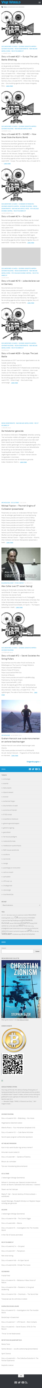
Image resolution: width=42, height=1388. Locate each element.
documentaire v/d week (9, 46)
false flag (9, 920)
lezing (31, 923)
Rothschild (35, 928)
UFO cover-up (7, 881)
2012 (2, 915)
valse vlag (36, 931)
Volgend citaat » (6, 1104)
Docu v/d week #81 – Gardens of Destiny (15, 1157)
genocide (19, 920)
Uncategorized (7, 885)
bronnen (5, 797)
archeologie (5, 502)
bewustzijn (32, 915)
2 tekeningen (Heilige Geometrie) (13, 1178)
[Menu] (39, 2)
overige (5, 863)
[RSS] (39, 769)
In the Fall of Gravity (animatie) (12, 1235)
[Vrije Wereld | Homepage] (14, 2)
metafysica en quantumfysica (12, 846)
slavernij (11, 931)
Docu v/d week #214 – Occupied (16, 216)
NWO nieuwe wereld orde (23, 129)
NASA (17, 926)
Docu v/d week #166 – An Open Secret (15, 1260)
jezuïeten (25, 923)
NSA (26, 926)
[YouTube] (36, 769)
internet (11, 923)
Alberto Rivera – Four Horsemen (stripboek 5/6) (18, 1128)
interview (17, 923)
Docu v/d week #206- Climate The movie (15, 1265)
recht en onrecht (18, 51)
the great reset (23, 931)
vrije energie (7, 890)
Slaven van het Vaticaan (9, 1189)
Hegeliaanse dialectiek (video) (11, 1123)
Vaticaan (6, 933)
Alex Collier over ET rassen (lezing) (16, 586)
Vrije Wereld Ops (8, 894)
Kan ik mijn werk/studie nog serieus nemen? (17, 1147)
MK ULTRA (9, 926)
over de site (6, 859)
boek (8, 918)
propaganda (5, 928)
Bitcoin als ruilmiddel (8, 1162)
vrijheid (23, 934)
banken (26, 915)
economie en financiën (26, 204)
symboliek (16, 931)
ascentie (5, 783)
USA (33, 931)
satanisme (5, 931)
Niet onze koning (7, 1256)
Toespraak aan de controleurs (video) (14, 1299)
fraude (15, 920)
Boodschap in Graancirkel (10, 1317)
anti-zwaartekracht (19, 915)
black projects (7, 788)
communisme (22, 918)
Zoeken (3, 948)
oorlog (32, 926)
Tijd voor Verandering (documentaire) (14, 1166)
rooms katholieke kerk (26, 928)
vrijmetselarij (30, 934)
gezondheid (6, 832)
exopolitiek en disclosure (10, 819)
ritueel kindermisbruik (15, 928)
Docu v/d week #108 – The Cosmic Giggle (16, 1218)
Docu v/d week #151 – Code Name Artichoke (17, 1132)
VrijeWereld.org (16, 934)
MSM (14, 926)
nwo (29, 926)
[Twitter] (33, 769)
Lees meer (9, 86)
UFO (29, 930)
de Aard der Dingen (9, 801)
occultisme (15, 502)
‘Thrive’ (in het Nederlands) (10, 1334)
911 (5, 915)
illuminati (5, 923)
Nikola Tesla (5, 1344)
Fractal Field (5, 1276)
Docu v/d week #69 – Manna (11, 1223)
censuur (12, 918)
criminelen (31, 918)
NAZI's (22, 925)
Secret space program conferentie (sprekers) (17, 1137)
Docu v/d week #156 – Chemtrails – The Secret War (19, 1294)
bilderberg (4, 918)
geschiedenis (27, 920)
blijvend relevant (7, 583)
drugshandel (4, 920)
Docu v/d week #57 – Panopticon (13, 1251)
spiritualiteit (6, 877)
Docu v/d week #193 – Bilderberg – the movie (17, 1118)
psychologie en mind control (21, 273)
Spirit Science (6, 1354)
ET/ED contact (19, 583)
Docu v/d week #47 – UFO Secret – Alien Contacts (19, 1322)
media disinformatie (21, 49)
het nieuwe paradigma (10, 837)
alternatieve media (11, 915)
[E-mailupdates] (30, 769)
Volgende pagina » (34, 762)
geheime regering (7, 49)
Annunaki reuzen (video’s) (10, 1152)
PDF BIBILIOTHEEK (23, 1020)
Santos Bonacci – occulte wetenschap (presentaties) (19, 1349)
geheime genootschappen (27, 46)
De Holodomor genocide (12, 431)
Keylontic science (7, 1365)
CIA (16, 917)
